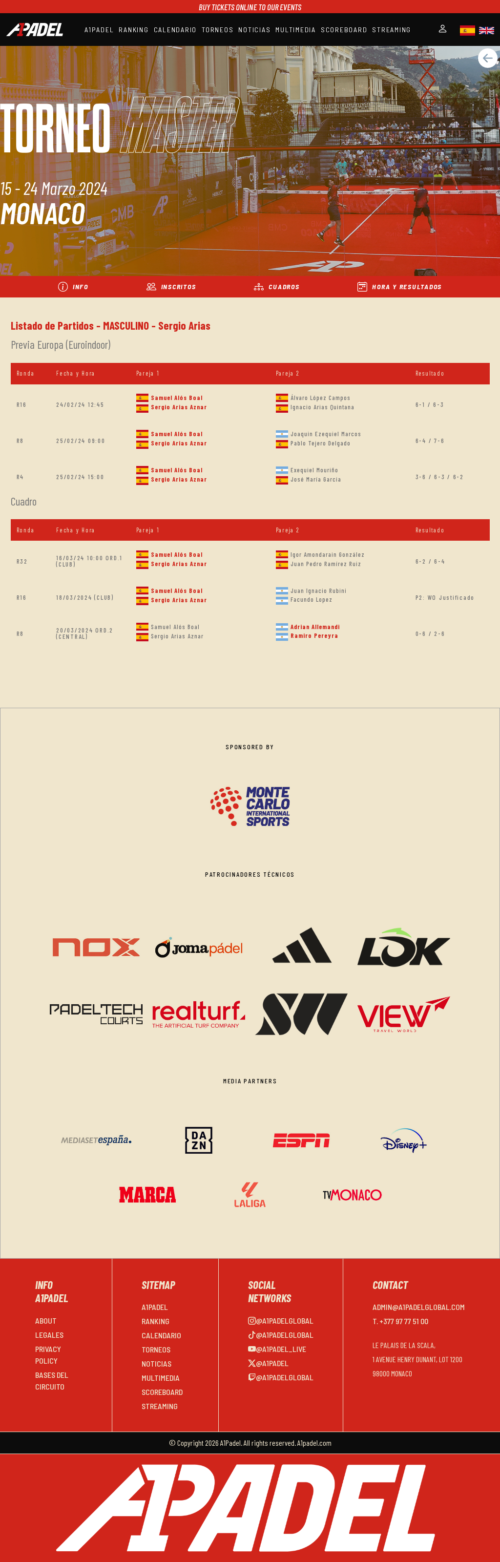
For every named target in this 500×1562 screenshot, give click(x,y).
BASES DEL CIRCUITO (51, 1380)
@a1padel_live (281, 1348)
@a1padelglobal (284, 1320)
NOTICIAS (254, 29)
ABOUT (46, 1320)
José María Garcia (316, 479)
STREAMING (391, 29)
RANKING (133, 29)
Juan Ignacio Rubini (319, 590)
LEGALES (49, 1334)
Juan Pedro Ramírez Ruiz (326, 564)
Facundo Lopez (312, 599)
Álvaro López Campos (321, 397)
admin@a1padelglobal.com (419, 1306)
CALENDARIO (175, 29)
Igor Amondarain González (328, 554)
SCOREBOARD (344, 29)
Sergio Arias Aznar (179, 407)
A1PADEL (99, 29)
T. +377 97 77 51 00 (400, 1321)
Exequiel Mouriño (314, 470)
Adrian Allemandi (315, 627)
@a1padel (272, 1363)
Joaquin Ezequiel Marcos (326, 434)
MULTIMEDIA (295, 29)
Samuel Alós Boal (177, 397)
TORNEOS (217, 29)
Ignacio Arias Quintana (322, 407)
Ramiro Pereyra (314, 635)
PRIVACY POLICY (48, 1354)
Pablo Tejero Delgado (321, 443)
